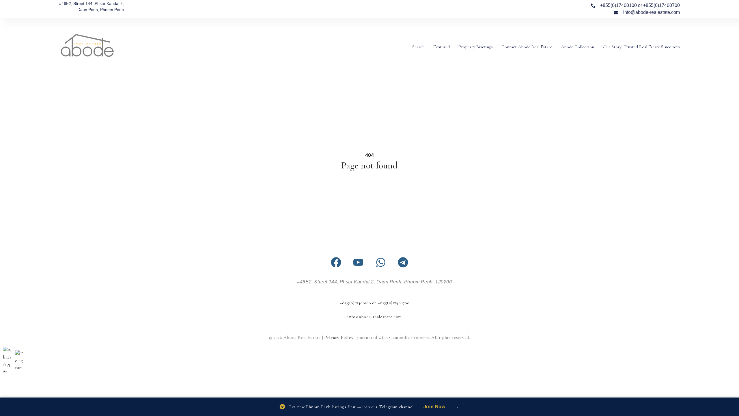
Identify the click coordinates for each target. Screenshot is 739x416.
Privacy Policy (338, 337)
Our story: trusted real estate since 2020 (641, 47)
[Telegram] (403, 262)
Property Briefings (475, 47)
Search (418, 47)
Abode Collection (577, 47)
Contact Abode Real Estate (526, 47)
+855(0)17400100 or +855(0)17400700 (374, 303)
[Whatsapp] (380, 262)
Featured (441, 47)
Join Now (434, 406)
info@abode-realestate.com (374, 317)
